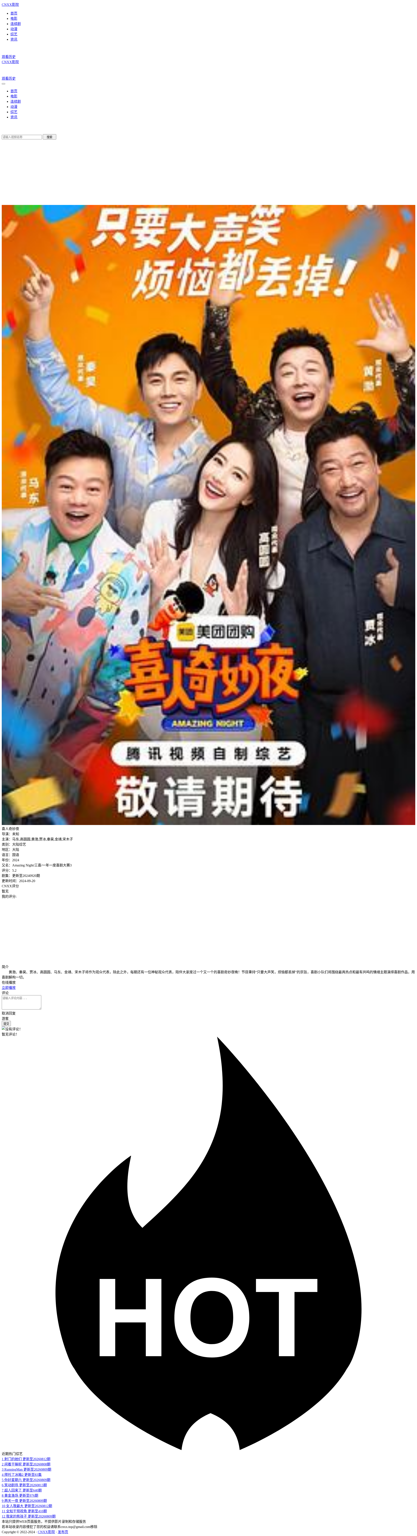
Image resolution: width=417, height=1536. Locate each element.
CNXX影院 (10, 5)
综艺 (13, 34)
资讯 (13, 39)
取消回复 (9, 1013)
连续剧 (15, 24)
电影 (13, 18)
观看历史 (9, 57)
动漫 (13, 29)
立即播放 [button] (9, 988)
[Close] (3, 83)
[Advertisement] (208, 931)
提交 (6, 1023)
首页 (13, 13)
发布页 (63, 1532)
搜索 (49, 137)
